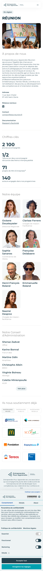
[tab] (8, 410)
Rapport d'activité (10, 123)
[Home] (13, 5)
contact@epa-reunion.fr (12, 115)
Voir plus (21, 389)
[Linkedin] (3, 106)
